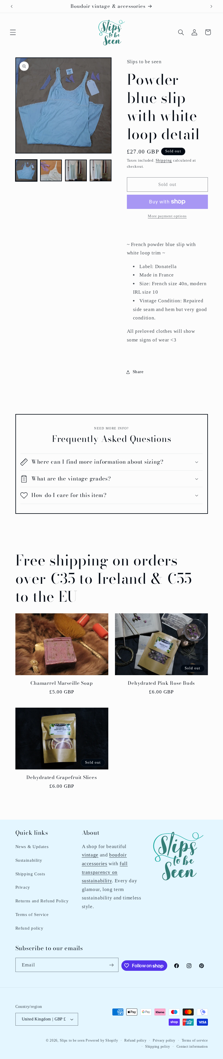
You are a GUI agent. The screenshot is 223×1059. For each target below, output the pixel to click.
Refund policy (29, 928)
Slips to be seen (72, 1040)
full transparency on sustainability (105, 872)
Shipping (164, 160)
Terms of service (195, 1040)
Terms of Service (32, 914)
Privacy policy (164, 1040)
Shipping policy (157, 1046)
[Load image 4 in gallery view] (101, 170)
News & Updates (32, 846)
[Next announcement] (211, 6)
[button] (12, 32)
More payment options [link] (167, 216)
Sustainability (28, 860)
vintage (90, 855)
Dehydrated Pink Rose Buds (161, 683)
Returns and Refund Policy (42, 901)
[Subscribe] (111, 965)
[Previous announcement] (11, 6)
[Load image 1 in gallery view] (26, 170)
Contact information (192, 1046)
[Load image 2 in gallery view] (51, 170)
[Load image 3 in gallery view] (76, 170)
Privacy (22, 887)
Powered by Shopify (102, 1040)
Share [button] (138, 371)
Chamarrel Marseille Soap (61, 683)
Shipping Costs (30, 874)
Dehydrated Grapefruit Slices (61, 777)
